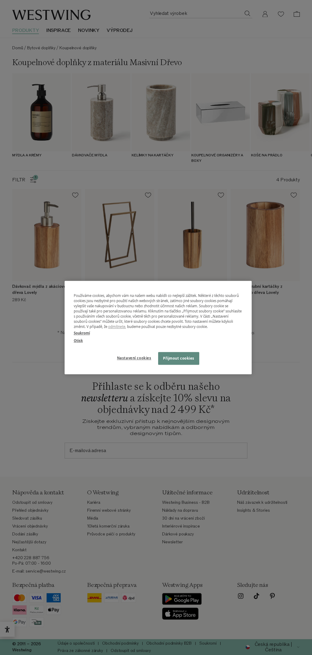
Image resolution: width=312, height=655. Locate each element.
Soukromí (82, 333)
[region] (158, 327)
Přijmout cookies (178, 358)
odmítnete (116, 326)
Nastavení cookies (134, 358)
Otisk (78, 340)
